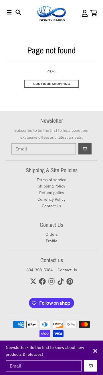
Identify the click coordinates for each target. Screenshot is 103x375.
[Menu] (9, 12)
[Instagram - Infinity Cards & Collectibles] (51, 281)
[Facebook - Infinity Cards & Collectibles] (42, 281)
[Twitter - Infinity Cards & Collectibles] (33, 281)
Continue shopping (51, 84)
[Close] (95, 351)
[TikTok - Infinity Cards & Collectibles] (60, 281)
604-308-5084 (39, 269)
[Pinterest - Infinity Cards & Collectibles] (69, 281)
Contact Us (67, 269)
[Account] (84, 13)
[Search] (18, 12)
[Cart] (93, 13)
